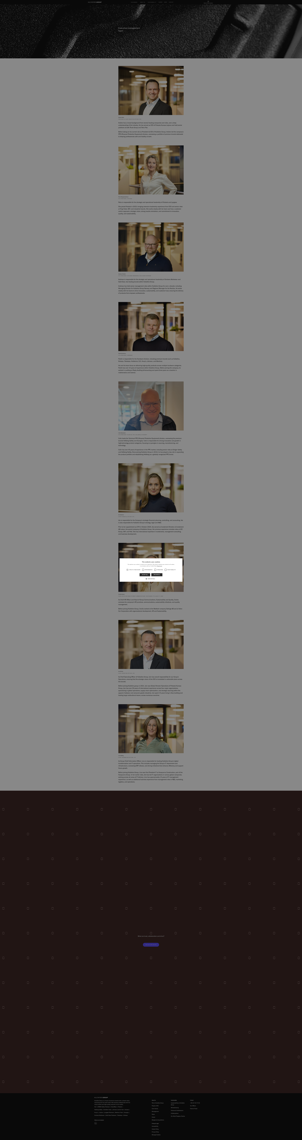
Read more (159, 566)
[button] (151, 579)
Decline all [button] (157, 574)
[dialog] (151, 570)
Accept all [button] (145, 574)
